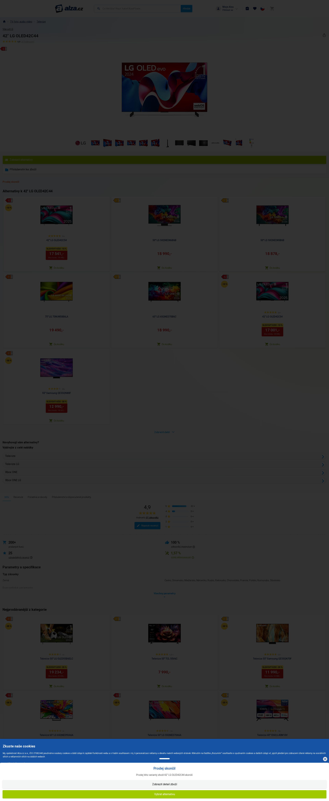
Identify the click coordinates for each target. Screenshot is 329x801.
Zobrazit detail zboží (164, 784)
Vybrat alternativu (164, 794)
